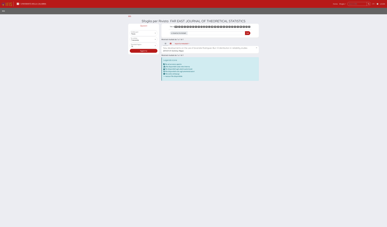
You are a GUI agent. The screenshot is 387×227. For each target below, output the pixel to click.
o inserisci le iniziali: (178, 33)
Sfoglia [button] (341, 4)
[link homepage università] (31, 4)
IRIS (129, 16)
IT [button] (373, 4)
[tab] (165, 43)
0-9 (176, 27)
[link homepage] (7, 4)
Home (335, 4)
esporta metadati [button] (181, 43)
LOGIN (382, 4)
